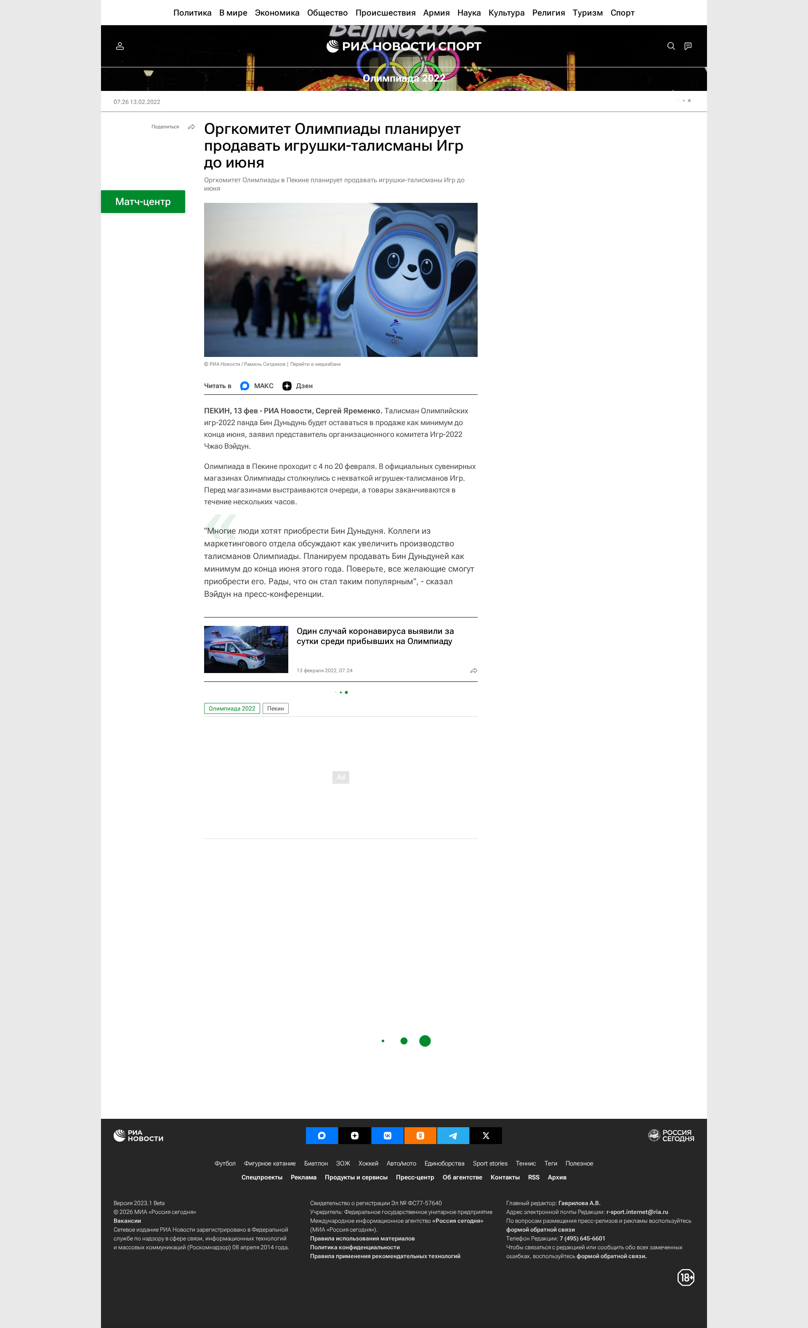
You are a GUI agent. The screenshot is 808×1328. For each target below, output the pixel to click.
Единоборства (445, 1163)
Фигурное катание (270, 1163)
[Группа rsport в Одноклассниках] (420, 1135)
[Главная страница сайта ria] (375, 46)
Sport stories (490, 1163)
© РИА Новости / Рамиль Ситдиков (245, 364)
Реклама (303, 1177)
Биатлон (316, 1163)
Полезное (579, 1163)
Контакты (505, 1177)
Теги (551, 1163)
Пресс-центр (415, 1177)
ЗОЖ (343, 1163)
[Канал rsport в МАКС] (322, 1135)
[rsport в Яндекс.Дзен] (355, 1135)
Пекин (275, 708)
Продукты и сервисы (356, 1177)
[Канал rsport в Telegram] (453, 1135)
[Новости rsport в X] (486, 1135)
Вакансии (127, 1220)
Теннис (526, 1163)
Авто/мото (401, 1163)
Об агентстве (462, 1177)
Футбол (225, 1163)
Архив (557, 1177)
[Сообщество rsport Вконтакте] (388, 1135)
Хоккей (368, 1163)
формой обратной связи (540, 1229)
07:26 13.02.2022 (137, 101)
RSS (534, 1177)
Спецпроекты (262, 1177)
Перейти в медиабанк (315, 364)
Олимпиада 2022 (232, 708)
